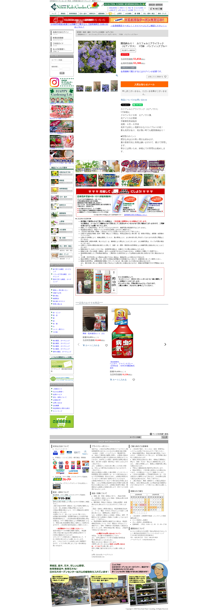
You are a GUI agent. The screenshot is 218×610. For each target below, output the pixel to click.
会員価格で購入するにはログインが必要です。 (142, 71)
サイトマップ (139, 10)
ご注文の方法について (56, 428)
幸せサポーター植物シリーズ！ (58, 118)
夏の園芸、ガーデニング (61, 343)
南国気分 (56, 298)
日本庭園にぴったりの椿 (57, 148)
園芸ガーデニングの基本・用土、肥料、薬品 (62, 163)
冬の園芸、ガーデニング (61, 349)
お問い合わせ (122, 10)
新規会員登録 (113, 8)
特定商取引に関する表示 (61, 408)
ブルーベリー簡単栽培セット (58, 133)
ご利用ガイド (122, 8)
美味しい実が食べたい (60, 290)
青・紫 (55, 324)
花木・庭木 (87, 32)
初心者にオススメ (59, 301)
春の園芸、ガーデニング (61, 341)
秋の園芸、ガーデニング (61, 346)
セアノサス (110, 32)
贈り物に (56, 296)
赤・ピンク (57, 313)
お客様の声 (112, 10)
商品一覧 (130, 8)
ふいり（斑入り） (59, 329)
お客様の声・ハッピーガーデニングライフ (62, 103)
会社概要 (130, 10)
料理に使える (57, 304)
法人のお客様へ (139, 8)
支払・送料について (60, 397)
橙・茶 (55, 315)
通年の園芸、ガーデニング (62, 352)
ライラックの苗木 (98, 32)
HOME (79, 32)
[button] (79, 344)
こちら (73, 514)
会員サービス (57, 394)
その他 (55, 332)
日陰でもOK (57, 293)
